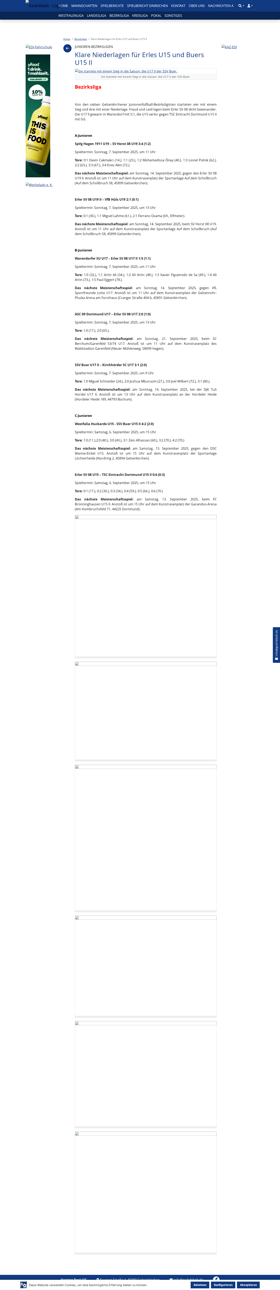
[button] (241, 6)
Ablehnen (199, 1285)
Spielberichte (112, 5)
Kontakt (178, 5)
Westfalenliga (71, 15)
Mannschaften (84, 5)
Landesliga (96, 15)
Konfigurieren (223, 1285)
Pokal (156, 15)
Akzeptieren (248, 1285)
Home (63, 5)
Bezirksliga (119, 15)
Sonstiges (173, 15)
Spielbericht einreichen (147, 5)
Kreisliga (140, 15)
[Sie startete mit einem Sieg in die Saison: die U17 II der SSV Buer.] (126, 71)
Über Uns (197, 5)
